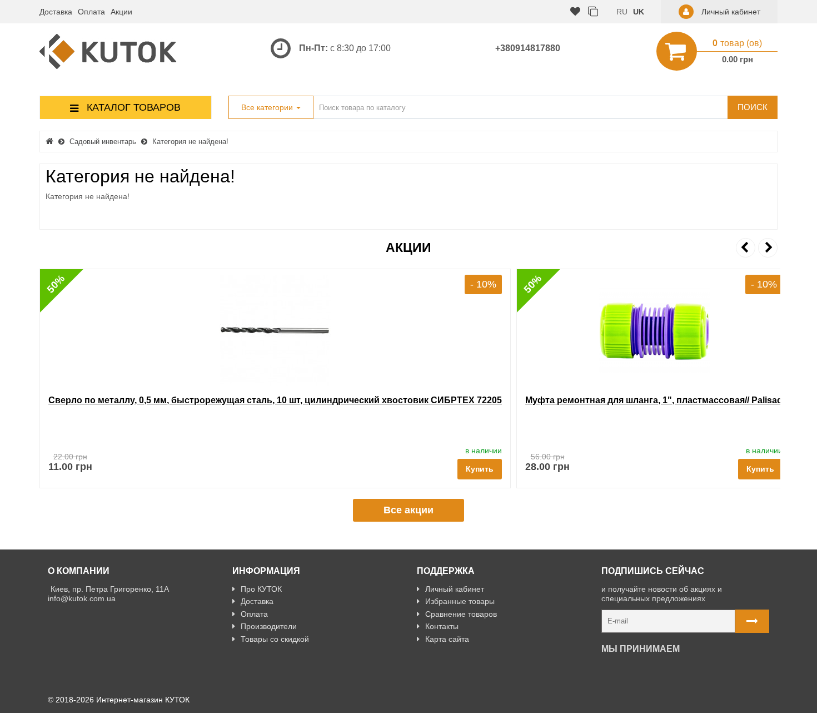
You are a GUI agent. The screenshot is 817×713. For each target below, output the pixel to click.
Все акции (408, 510)
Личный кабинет (454, 589)
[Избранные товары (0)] (575, 12)
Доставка (55, 11)
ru (621, 11)
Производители (269, 626)
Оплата (91, 11)
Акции (121, 11)
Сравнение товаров (461, 614)
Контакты (442, 626)
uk (638, 11)
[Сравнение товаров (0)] (593, 12)
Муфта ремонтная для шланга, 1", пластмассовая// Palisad (654, 400)
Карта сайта (447, 639)
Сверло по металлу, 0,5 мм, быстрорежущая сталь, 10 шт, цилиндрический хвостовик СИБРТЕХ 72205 (275, 400)
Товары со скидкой (275, 639)
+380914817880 (527, 48)
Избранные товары (460, 601)
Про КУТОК (261, 589)
